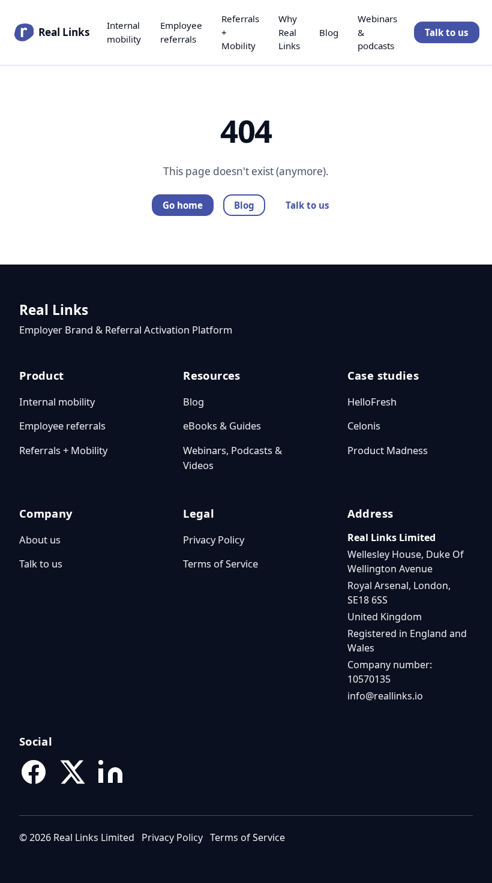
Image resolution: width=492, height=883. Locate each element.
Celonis (363, 426)
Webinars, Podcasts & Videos (232, 457)
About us (40, 539)
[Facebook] (33, 772)
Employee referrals (181, 32)
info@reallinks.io (385, 695)
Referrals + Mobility (240, 32)
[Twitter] (72, 772)
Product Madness (387, 450)
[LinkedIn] (110, 772)
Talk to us (447, 32)
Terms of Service (220, 563)
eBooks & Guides (222, 426)
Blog (328, 32)
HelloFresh (372, 402)
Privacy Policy (213, 539)
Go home (183, 205)
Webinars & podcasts (377, 32)
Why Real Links (289, 32)
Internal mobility (124, 32)
